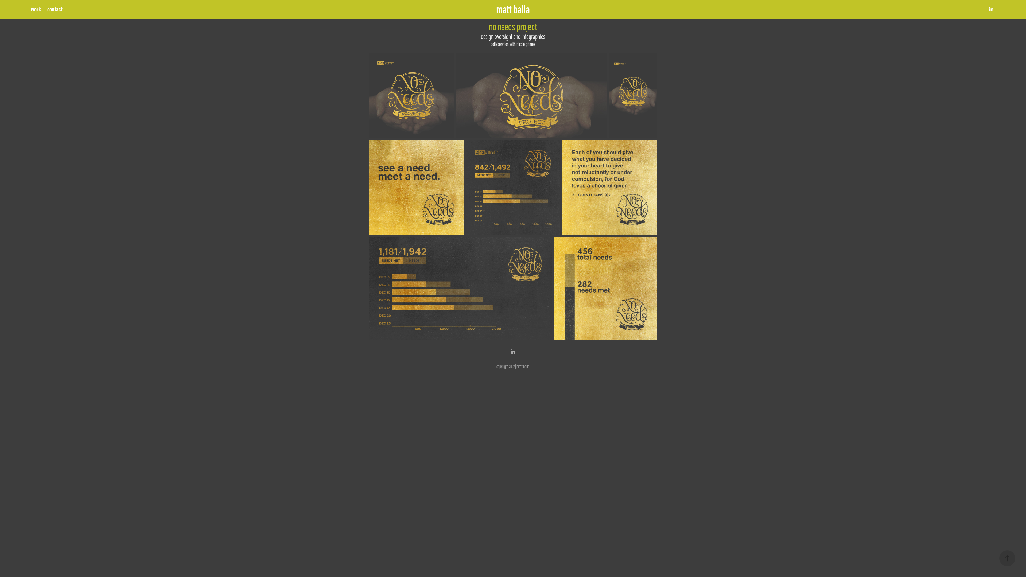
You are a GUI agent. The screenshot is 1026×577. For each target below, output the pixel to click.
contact (55, 9)
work (36, 9)
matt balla (513, 9)
